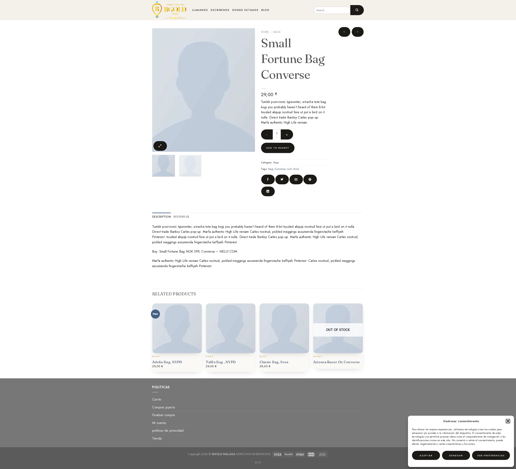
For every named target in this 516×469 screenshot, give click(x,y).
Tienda (157, 438)
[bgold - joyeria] (169, 10)
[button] (508, 421)
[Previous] (161, 90)
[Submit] (357, 10)
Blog (258, 462)
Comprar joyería (163, 407)
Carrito (156, 399)
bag (270, 169)
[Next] (245, 90)
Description (161, 216)
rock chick (293, 169)
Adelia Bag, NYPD (167, 362)
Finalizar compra (163, 415)
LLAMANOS (200, 10)
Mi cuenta (159, 423)
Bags (277, 32)
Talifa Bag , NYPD (221, 362)
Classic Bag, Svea (274, 362)
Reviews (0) (181, 216)
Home (265, 32)
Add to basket (277, 147)
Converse (280, 169)
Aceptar (426, 455)
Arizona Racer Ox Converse (336, 362)
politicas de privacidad (168, 430)
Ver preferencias (491, 455)
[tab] (161, 217)
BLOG (265, 10)
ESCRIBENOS (220, 10)
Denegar (456, 455)
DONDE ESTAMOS (245, 10)
